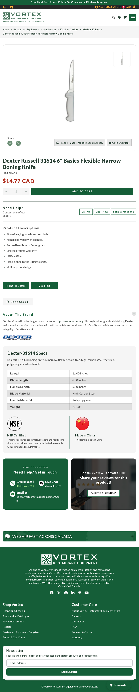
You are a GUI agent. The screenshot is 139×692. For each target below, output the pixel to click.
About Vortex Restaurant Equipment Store (96, 610)
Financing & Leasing (14, 610)
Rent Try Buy (16, 285)
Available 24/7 (53, 485)
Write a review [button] (103, 493)
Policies (7, 626)
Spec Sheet (19, 301)
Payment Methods (13, 621)
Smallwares (49, 29)
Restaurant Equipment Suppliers (21, 632)
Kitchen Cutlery (69, 29)
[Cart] (125, 17)
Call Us (86, 211)
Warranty (77, 637)
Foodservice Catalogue (16, 616)
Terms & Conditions (14, 637)
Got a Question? (121, 142)
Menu (132, 17)
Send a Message (123, 211)
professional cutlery (71, 321)
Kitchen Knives (91, 29)
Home (6, 29)
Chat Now (102, 211)
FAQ (74, 626)
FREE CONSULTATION (12, 7)
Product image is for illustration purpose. (81, 142)
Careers (76, 616)
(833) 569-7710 (4, 7)
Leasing (44, 285)
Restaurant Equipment (26, 29)
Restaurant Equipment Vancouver (71, 686)
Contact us (78, 621)
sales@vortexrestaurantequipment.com (38, 498)
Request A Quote (82, 632)
